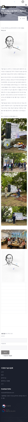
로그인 (3, 333)
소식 (2, 383)
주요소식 (3, 30)
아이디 (3, 336)
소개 (2, 372)
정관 (2, 375)
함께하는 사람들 (5, 381)
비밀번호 (3, 343)
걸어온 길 (3, 378)
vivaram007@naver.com (7, 392)
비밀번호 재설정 (7, 355)
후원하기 (18, 1)
